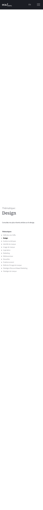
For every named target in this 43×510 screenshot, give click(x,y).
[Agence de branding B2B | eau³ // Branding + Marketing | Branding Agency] (7, 4)
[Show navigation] (38, 4)
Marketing (6, 253)
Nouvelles (6, 259)
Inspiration (6, 250)
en (29, 4)
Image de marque (9, 247)
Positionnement (8, 262)
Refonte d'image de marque (12, 265)
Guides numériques (9, 241)
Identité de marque (9, 244)
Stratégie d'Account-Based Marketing (15, 268)
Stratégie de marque (9, 271)
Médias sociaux (8, 256)
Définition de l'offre (9, 235)
